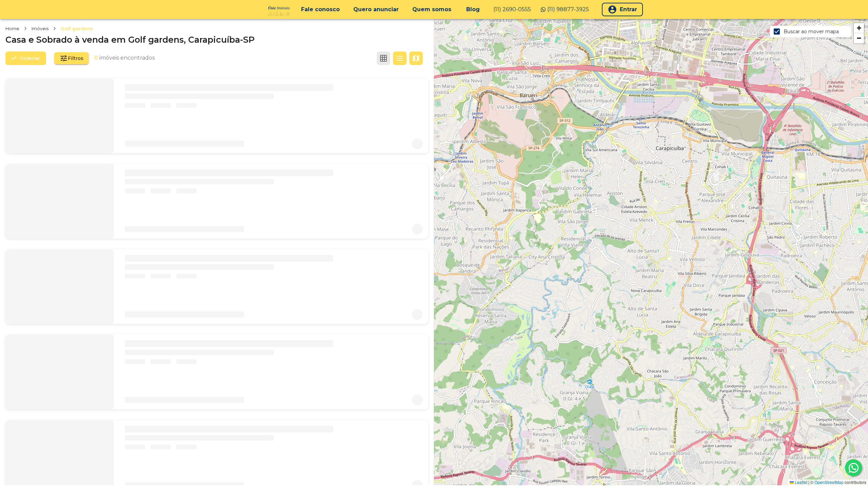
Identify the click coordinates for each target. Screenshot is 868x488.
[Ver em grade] (383, 58)
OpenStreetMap (829, 482)
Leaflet (800, 482)
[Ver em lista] (400, 58)
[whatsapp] (853, 467)
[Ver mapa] (416, 58)
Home (12, 28)
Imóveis (40, 28)
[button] (859, 28)
